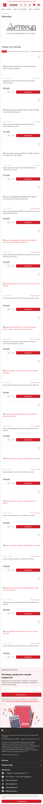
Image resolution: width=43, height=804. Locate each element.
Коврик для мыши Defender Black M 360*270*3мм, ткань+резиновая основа (18, 125)
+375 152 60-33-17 (11, 780)
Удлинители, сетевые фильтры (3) (18, 51)
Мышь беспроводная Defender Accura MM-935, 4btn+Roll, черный (20, 429)
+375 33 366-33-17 (11, 787)
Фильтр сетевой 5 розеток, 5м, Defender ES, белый (18, 472)
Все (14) (4, 51)
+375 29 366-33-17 (11, 784)
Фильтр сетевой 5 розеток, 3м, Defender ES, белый (18, 559)
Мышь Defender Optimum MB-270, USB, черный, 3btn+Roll (21, 385)
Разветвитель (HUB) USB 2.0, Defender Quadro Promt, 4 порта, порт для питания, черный (19, 342)
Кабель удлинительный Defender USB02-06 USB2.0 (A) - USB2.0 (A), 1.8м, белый (19, 169)
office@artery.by (11, 791)
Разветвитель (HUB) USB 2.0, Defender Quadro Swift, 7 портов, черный (19, 82)
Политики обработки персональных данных (23, 701)
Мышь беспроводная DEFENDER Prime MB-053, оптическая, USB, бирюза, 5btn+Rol (21, 256)
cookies (4, 798)
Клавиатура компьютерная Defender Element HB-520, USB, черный (21, 603)
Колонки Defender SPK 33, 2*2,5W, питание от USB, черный (21, 298)
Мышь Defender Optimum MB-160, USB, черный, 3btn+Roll (21, 646)
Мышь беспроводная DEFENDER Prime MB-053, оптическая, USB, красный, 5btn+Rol (21, 212)
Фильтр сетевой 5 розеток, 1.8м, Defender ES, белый (19, 515)
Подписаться (20, 695)
